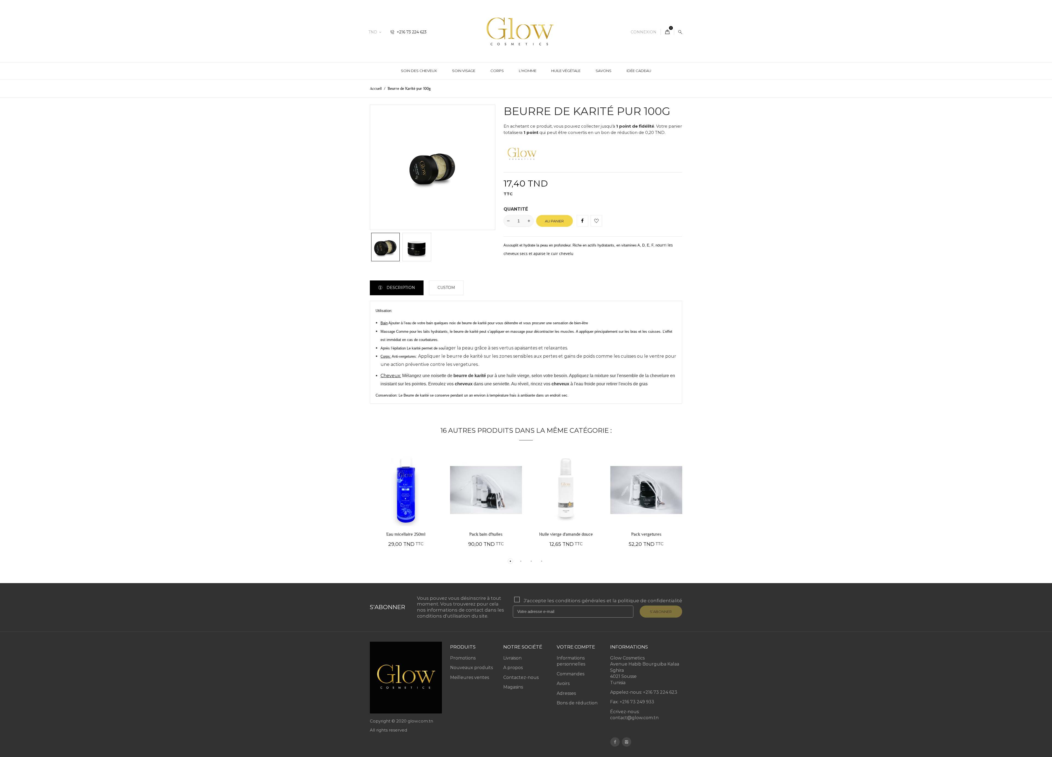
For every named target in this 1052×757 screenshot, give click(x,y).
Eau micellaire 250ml (405, 534)
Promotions (463, 658)
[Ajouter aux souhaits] (410, 500)
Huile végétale (566, 70)
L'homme (527, 70)
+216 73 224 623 (411, 32)
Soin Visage (463, 70)
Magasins (513, 687)
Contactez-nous (521, 677)
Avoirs (563, 683)
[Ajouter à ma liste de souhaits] (596, 220)
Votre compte (576, 647)
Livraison (512, 658)
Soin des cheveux (419, 70)
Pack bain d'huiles (485, 534)
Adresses (566, 693)
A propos (513, 667)
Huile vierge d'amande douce (566, 534)
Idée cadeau (639, 70)
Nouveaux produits (471, 667)
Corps (497, 70)
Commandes (570, 673)
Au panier (554, 221)
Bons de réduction (577, 703)
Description (400, 287)
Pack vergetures (646, 534)
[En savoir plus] (433, 500)
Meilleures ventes (469, 677)
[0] (667, 32)
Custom (446, 287)
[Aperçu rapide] (421, 500)
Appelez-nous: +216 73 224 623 (643, 692)
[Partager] (582, 220)
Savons (603, 70)
